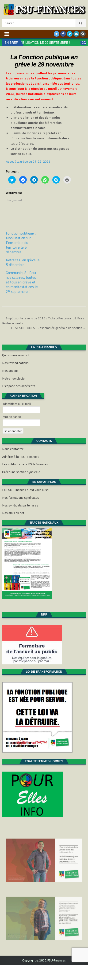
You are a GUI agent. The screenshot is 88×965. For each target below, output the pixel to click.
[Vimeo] (70, 34)
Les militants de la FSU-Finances (25, 464)
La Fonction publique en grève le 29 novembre (44, 61)
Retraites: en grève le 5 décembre (23, 262)
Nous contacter (12, 448)
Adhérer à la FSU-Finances (20, 456)
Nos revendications (15, 362)
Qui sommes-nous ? (16, 355)
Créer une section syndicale (21, 472)
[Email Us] (76, 34)
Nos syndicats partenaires (20, 505)
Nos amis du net (13, 512)
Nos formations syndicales (20, 497)
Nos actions (10, 370)
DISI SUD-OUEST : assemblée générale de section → (48, 327)
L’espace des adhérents (18, 385)
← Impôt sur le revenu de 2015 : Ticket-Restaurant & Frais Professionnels (43, 321)
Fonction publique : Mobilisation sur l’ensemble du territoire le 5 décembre (21, 243)
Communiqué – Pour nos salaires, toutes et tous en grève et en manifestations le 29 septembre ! (22, 282)
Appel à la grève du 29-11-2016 (28, 161)
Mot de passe (12, 416)
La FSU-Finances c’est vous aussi (25, 489)
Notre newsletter (14, 378)
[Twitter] (56, 34)
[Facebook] (63, 34)
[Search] (83, 34)
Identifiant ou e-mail (17, 403)
